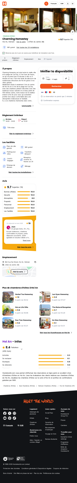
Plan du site (38, 473)
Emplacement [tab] (28, 59)
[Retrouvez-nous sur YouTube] (4, 418)
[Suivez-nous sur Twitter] (9, 413)
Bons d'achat (7, 473)
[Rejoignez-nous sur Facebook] (4, 413)
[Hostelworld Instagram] (14, 413)
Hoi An (4, 42)
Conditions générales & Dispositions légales (36, 468)
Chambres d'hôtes (9, 36)
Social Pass (49, 413)
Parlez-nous (34, 436)
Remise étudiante (51, 439)
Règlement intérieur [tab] (15, 59)
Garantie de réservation (49, 423)
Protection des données (11, 468)
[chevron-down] (21, 349)
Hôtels (32, 418)
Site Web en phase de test (23, 473)
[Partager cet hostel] (73, 32)
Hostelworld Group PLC (65, 415)
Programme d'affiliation (64, 443)
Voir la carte (21, 42)
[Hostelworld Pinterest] (9, 418)
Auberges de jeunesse (34, 413)
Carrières (64, 425)
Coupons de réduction (61, 468)
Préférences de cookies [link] (51, 473)
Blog (46, 418)
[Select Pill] (46, 4)
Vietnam (11, 42)
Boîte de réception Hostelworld (65, 449)
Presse (63, 420)
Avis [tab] (39, 59)
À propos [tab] (4, 59)
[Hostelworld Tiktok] (14, 418)
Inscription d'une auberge (66, 438)
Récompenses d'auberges (50, 428)
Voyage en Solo (50, 434)
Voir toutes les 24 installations (27, 47)
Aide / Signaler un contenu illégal (36, 441)
